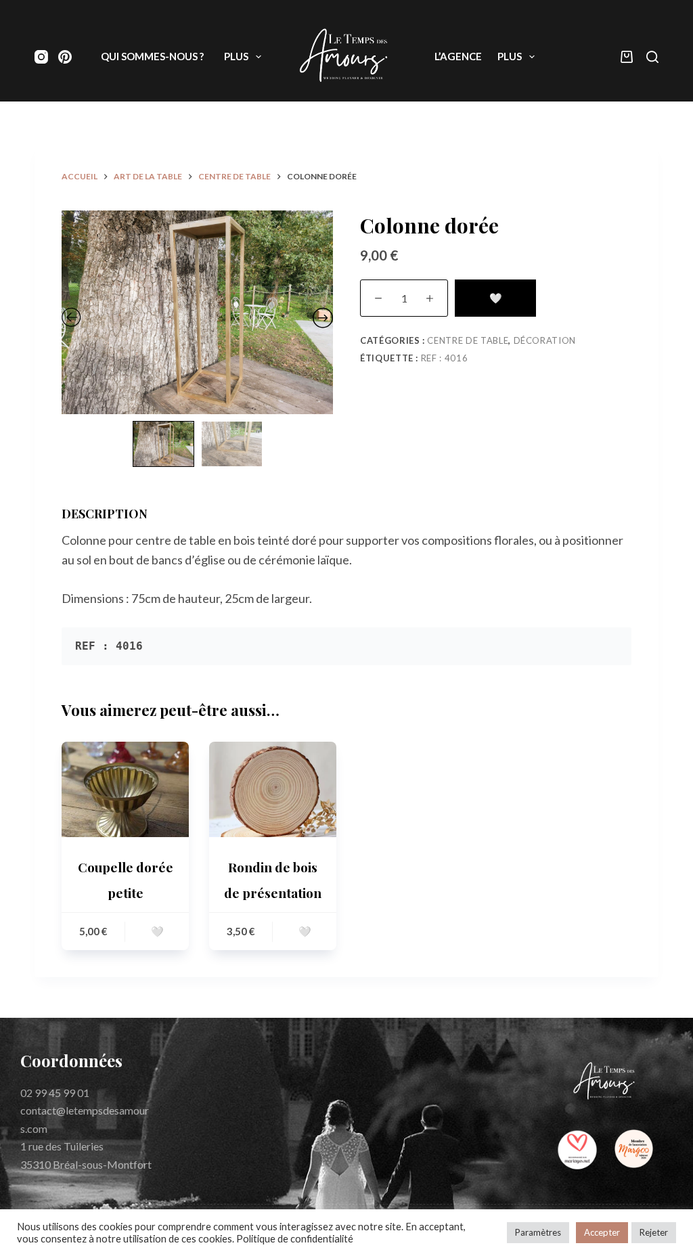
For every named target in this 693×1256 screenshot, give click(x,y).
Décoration (545, 340)
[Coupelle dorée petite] (125, 789)
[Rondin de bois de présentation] (272, 789)
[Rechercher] (652, 57)
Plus (236, 56)
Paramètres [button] (538, 1232)
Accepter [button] (602, 1232)
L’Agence (458, 56)
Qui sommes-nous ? (152, 56)
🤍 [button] (157, 931)
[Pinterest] (65, 57)
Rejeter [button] (654, 1232)
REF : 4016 (444, 358)
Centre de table (467, 340)
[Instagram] (41, 57)
